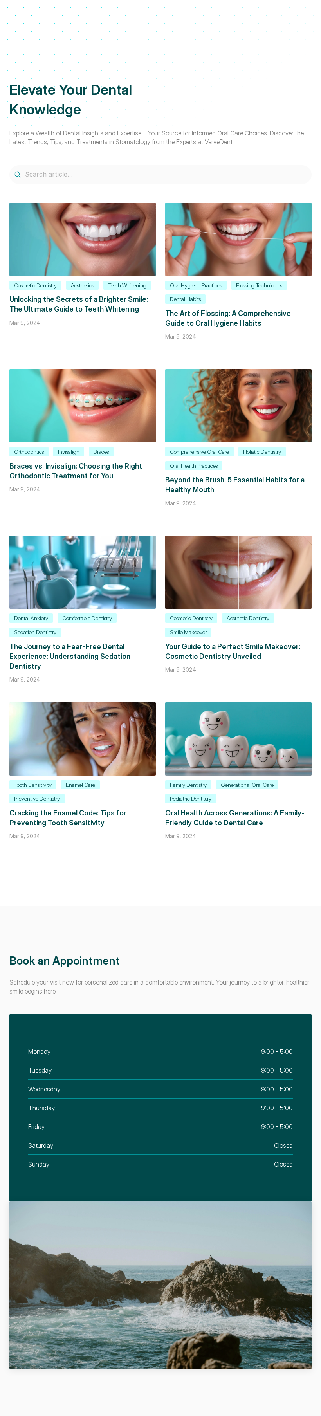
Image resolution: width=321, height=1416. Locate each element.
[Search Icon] (160, 174)
